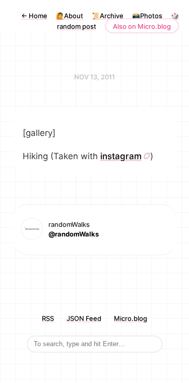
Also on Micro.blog (142, 26)
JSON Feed (84, 318)
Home (34, 16)
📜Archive (107, 16)
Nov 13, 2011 (94, 77)
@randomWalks (73, 234)
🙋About (69, 16)
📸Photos (147, 16)
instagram (121, 156)
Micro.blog (130, 318)
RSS (48, 318)
